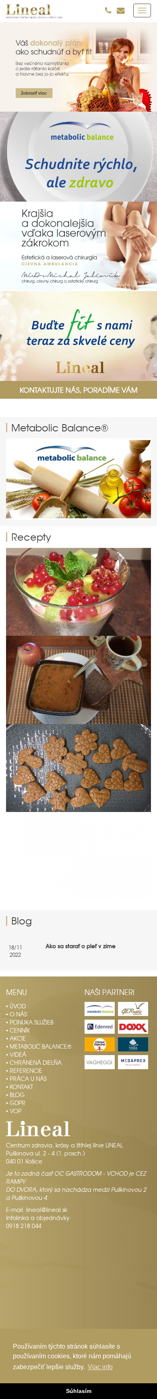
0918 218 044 (23, 1226)
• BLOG (15, 1095)
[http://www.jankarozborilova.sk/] (78, 479)
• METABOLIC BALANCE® (38, 1046)
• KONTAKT (19, 1087)
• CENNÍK (18, 1030)
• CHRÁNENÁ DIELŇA (34, 1062)
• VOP (13, 1111)
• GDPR (15, 1103)
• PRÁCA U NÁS (26, 1078)
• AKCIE (16, 1038)
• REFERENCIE (24, 1070)
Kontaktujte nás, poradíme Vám (79, 390)
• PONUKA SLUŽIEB (30, 1022)
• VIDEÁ (16, 1054)
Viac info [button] (100, 1367)
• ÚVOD (16, 1006)
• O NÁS (16, 1014)
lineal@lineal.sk (46, 1209)
